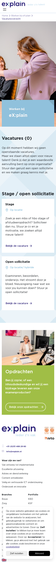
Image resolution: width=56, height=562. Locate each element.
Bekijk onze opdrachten (23, 407)
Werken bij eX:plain (20, 15)
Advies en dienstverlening (15, 473)
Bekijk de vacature (17, 245)
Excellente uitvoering (12, 469)
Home (5, 15)
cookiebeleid (12, 546)
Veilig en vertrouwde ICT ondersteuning (22, 482)
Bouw (5, 499)
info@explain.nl (14, 451)
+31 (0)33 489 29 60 (16, 446)
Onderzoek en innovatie (14, 486)
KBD (30, 499)
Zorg (4, 503)
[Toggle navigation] (4, 9)
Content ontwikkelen (12, 478)
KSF (30, 503)
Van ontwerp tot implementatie (18, 465)
